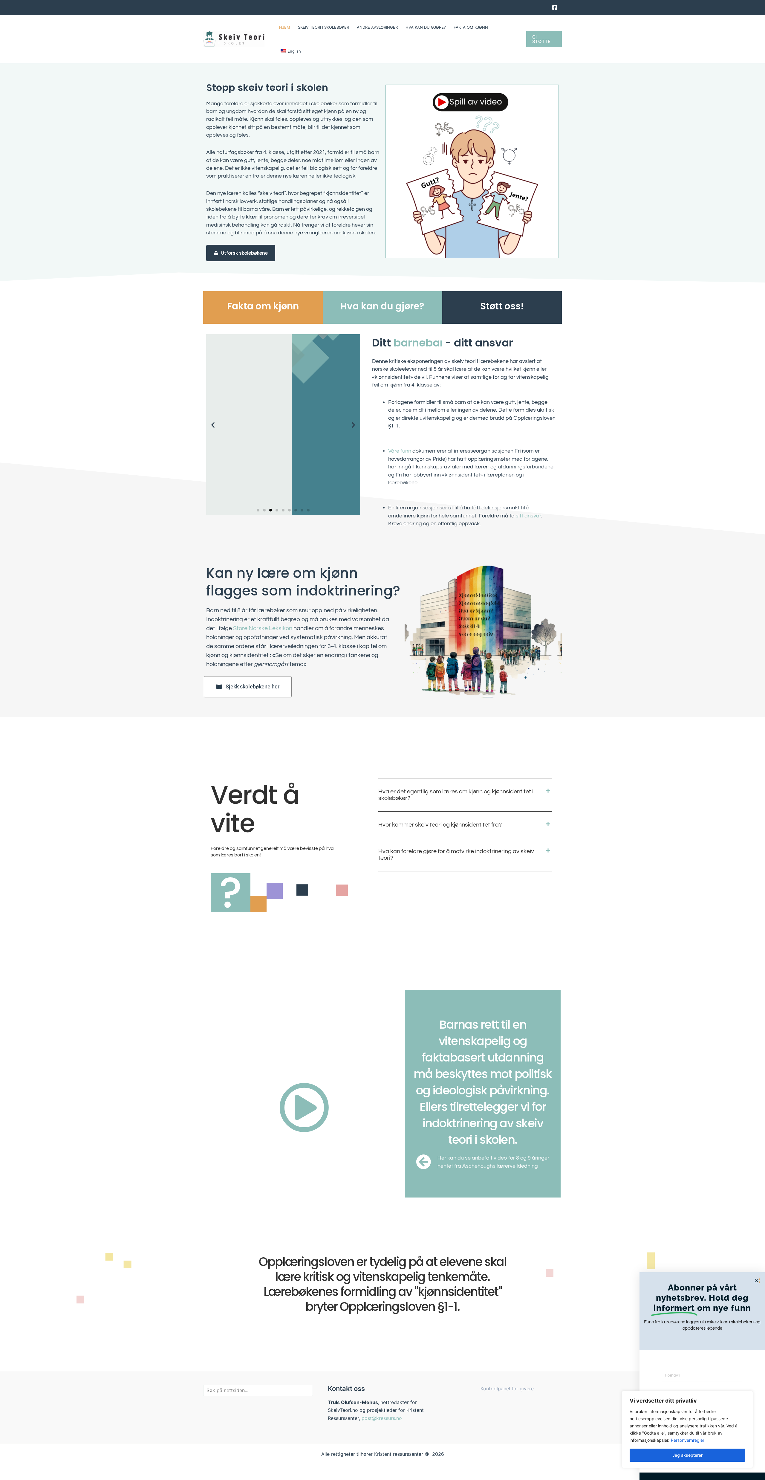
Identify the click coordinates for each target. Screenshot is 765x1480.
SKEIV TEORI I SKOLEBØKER (323, 27)
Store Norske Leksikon (262, 628)
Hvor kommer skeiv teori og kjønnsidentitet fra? (440, 825)
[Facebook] (554, 7)
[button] (544, 39)
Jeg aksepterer (687, 1455)
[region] (687, 1429)
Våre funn (399, 451)
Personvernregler (687, 1440)
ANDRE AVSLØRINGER (377, 27)
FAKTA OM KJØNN (471, 27)
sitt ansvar (528, 516)
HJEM (284, 27)
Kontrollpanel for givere (507, 1389)
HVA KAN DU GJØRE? (426, 27)
